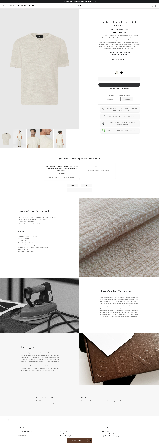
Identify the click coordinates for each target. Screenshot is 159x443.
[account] (152, 6)
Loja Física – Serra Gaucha (109, 434)
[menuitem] (5, 6)
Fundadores (105, 431)
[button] (150, 6)
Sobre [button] (32, 5)
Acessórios (23, 5)
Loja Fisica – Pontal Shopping (110, 436)
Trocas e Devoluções (66, 436)
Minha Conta (63, 431)
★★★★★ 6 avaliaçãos (119, 32)
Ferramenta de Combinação (45, 5)
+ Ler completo (61, 173)
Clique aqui (132, 131)
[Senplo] (79, 5)
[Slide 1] (6, 139)
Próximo (86, 185)
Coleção (12, 5)
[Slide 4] (46, 139)
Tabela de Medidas (120, 59)
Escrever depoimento (79, 190)
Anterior (73, 185)
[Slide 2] (19, 139)
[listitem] (117, 72)
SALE (4, 5)
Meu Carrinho (63, 434)
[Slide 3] (33, 139)
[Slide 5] (60, 139)
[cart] (155, 6)
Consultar (127, 99)
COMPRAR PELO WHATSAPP (119, 89)
